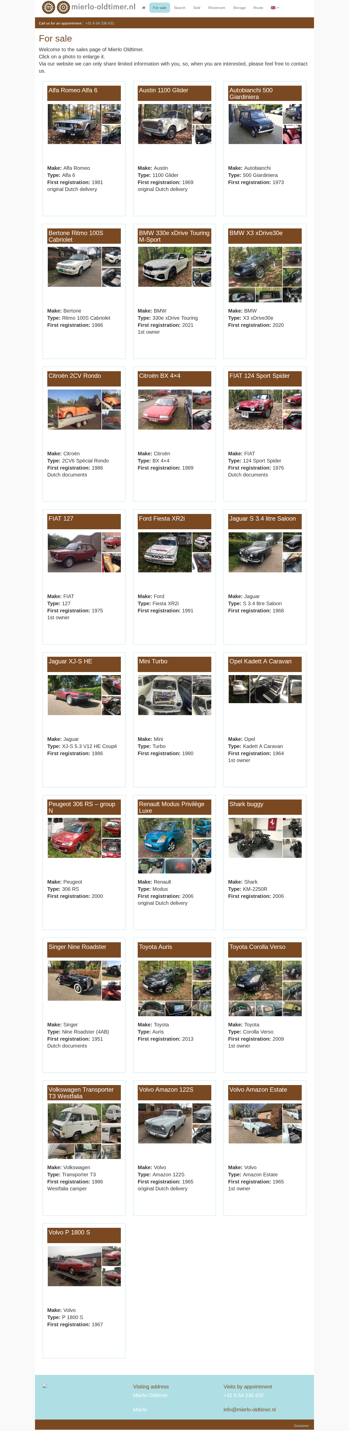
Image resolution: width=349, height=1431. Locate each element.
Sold (196, 8)
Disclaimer (301, 1426)
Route (258, 8)
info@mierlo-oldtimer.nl (250, 1409)
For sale (159, 8)
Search (179, 8)
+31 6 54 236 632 (100, 23)
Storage (239, 8)
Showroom (216, 8)
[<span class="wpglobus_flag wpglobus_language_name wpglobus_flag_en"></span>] (275, 8)
